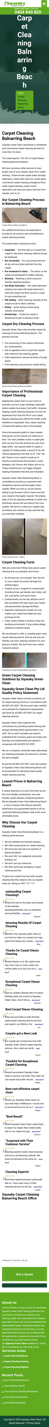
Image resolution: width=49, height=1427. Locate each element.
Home (20, 93)
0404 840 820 (28, 10)
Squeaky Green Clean (31, 1419)
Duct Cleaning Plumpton (15, 1397)
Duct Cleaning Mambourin (16, 1380)
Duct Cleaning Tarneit (14, 1385)
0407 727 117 (27, 883)
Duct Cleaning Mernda (14, 1402)
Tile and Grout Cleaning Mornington (21, 1391)
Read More (26, 914)
